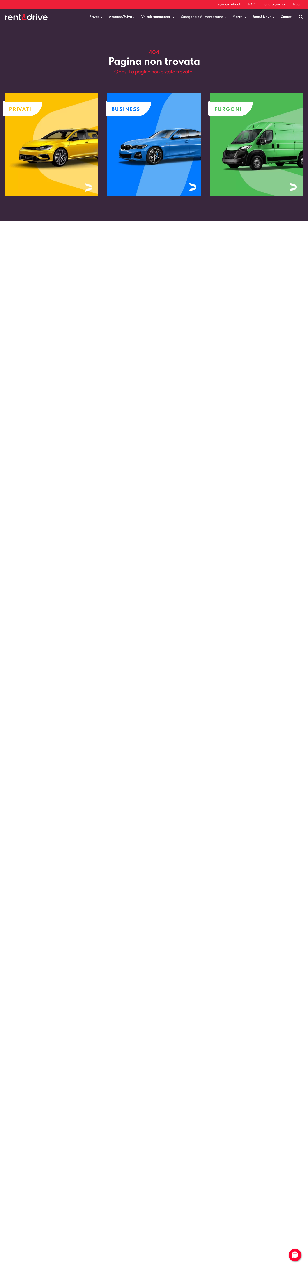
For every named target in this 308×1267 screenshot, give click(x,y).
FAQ (251, 4)
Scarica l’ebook (229, 4)
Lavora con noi (274, 4)
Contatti (287, 16)
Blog (296, 4)
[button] (295, 1255)
